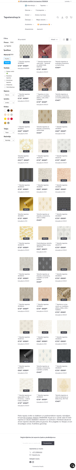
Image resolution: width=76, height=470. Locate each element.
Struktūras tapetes (9, 81)
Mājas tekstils (41, 20)
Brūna (11, 110)
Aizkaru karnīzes (40, 15)
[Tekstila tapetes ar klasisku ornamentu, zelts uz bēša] (45, 209)
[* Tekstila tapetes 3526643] (26, 269)
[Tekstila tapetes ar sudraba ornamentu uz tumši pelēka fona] (63, 89)
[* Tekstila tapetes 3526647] (63, 362)
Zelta (5, 123)
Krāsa (6, 107)
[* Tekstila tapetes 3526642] (63, 332)
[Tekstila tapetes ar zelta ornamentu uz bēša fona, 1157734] (63, 390)
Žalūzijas (28, 20)
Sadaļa (6, 68)
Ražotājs (7, 136)
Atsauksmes (29, 29)
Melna (8, 110)
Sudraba (8, 123)
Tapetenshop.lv (12, 17)
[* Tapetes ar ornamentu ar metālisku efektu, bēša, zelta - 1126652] (63, 301)
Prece (6, 42)
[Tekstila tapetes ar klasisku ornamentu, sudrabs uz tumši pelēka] (45, 270)
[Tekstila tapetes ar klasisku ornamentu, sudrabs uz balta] (45, 361)
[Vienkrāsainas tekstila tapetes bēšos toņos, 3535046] (45, 239)
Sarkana (11, 119)
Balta (5, 110)
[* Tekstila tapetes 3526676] (26, 239)
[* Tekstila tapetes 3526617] (45, 332)
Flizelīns (7, 59)
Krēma (8, 114)
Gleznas (28, 10)
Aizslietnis (28, 24)
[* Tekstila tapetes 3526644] (26, 300)
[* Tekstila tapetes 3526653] (63, 269)
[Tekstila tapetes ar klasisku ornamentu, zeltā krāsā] (45, 122)
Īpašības (7, 50)
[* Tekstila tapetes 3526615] (45, 180)
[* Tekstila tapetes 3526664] (26, 57)
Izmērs (6, 99)
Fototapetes (40, 10)
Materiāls (8, 55)
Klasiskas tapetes (9, 77)
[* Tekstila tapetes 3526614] (26, 122)
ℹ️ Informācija (30, 5)
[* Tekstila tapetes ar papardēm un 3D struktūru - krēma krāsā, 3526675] (26, 392)
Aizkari (27, 15)
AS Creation (27, 418)
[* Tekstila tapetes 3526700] (26, 90)
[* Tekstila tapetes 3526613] (63, 122)
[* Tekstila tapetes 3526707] (63, 239)
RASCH (35, 418)
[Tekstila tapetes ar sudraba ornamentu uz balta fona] (63, 56)
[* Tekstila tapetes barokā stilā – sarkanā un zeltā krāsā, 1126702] (45, 59)
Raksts (6, 91)
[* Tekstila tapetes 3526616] (63, 180)
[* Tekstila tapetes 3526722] (26, 332)
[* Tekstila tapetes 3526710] (45, 151)
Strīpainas (9, 85)
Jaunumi (40, 29)
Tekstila (7, 62)
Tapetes (43, 5)
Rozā (8, 119)
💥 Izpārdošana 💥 (43, 24)
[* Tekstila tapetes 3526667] (63, 209)
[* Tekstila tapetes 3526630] (26, 180)
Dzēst (11, 42)
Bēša (5, 114)
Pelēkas (11, 114)
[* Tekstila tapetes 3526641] (45, 300)
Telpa (6, 129)
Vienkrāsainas (10, 87)
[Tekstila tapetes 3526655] (26, 151)
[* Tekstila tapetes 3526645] (45, 391)
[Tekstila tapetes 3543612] (26, 209)
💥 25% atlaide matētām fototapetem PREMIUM (33, 1)
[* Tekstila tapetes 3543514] (26, 362)
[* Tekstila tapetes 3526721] (63, 151)
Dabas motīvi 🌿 (10, 72)
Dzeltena (5, 119)
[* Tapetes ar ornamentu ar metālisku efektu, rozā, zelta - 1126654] (45, 91)
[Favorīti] (67, 17)
